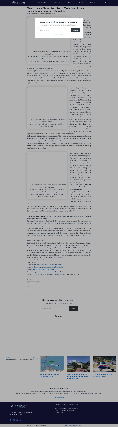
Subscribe (76, 30)
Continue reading (59, 34)
